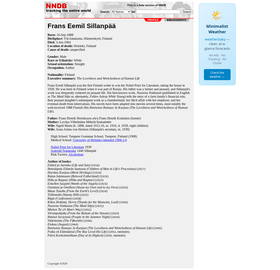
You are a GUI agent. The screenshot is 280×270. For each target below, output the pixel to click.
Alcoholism (75, 154)
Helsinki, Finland (85, 46)
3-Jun (59, 42)
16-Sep (61, 35)
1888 (70, 35)
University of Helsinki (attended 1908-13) (100, 140)
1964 (67, 42)
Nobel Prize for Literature (67, 147)
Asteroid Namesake (63, 150)
